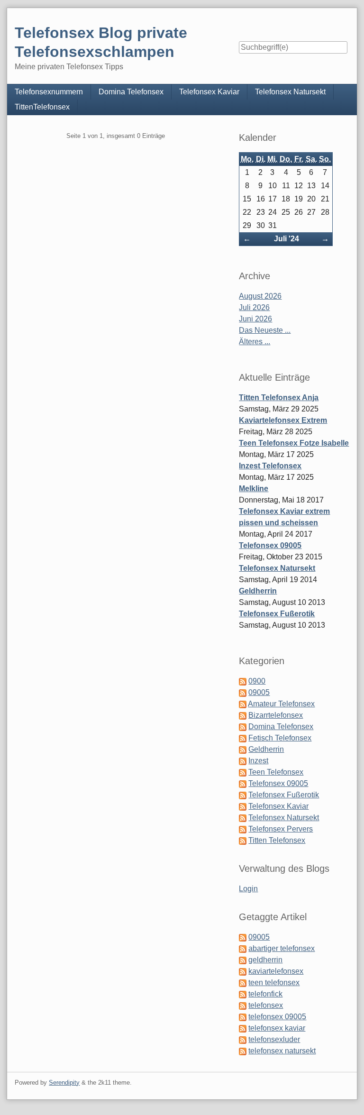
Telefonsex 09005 (270, 545)
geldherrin (265, 960)
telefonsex (265, 1005)
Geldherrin (258, 591)
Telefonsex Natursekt (290, 92)
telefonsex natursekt (282, 1051)
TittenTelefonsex (42, 107)
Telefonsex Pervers (280, 829)
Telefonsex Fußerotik (277, 614)
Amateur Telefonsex (281, 704)
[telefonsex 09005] (242, 1017)
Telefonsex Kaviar (209, 92)
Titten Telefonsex (276, 840)
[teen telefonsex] (242, 982)
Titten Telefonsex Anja (278, 397)
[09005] (242, 937)
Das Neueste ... (265, 330)
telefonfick (265, 994)
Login (248, 889)
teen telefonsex (274, 982)
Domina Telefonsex (131, 92)
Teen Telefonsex (275, 772)
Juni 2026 (255, 319)
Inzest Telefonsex (270, 466)
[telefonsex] (242, 1005)
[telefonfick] (242, 994)
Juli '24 (286, 239)
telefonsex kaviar (276, 1028)
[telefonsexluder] (242, 1039)
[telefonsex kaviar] (242, 1028)
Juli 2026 (254, 307)
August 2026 (260, 296)
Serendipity (64, 1082)
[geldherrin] (242, 960)
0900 (256, 681)
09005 (259, 692)
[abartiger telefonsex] (242, 948)
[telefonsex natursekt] (242, 1051)
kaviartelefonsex (275, 971)
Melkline (253, 488)
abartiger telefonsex (281, 948)
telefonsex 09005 (277, 1017)
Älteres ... (254, 342)
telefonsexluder (274, 1039)
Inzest (258, 761)
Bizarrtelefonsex (275, 715)
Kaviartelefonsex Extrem (283, 420)
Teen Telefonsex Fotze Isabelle (294, 443)
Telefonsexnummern (49, 92)
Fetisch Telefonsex (279, 738)
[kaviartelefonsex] (242, 971)
